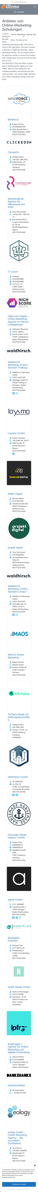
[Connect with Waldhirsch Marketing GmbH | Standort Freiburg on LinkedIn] (13, 393)
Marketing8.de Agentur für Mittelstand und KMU (16, 202)
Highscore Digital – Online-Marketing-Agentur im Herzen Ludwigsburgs (18, 320)
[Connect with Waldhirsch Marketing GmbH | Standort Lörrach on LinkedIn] (13, 614)
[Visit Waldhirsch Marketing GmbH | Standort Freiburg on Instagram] (17, 393)
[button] (35, 1165)
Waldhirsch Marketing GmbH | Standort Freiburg (18, 365)
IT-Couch (13, 271)
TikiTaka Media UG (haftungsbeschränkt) (19, 717)
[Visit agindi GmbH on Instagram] (20, 917)
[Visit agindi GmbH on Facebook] (13, 917)
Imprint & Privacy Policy (23, 1189)
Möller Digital (15, 493)
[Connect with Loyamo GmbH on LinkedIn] (13, 453)
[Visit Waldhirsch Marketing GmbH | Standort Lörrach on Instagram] (17, 614)
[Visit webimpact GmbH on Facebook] (13, 795)
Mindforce (13, 119)
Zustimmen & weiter (19, 1184)
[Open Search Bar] (34, 6)
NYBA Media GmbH (19, 987)
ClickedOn (13, 152)
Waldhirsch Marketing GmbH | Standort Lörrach (18, 589)
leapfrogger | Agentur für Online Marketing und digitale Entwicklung (19, 1048)
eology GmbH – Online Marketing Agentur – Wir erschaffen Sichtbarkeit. (17, 1138)
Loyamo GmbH (16, 433)
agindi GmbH (15, 899)
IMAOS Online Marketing (16, 656)
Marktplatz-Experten (14, 939)
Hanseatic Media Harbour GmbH (17, 836)
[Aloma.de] (10, 6)
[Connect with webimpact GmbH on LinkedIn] (17, 795)
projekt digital (15, 547)
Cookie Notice (11, 1189)
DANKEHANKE (16, 1085)
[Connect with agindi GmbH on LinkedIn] (17, 917)
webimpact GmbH (18, 776)
